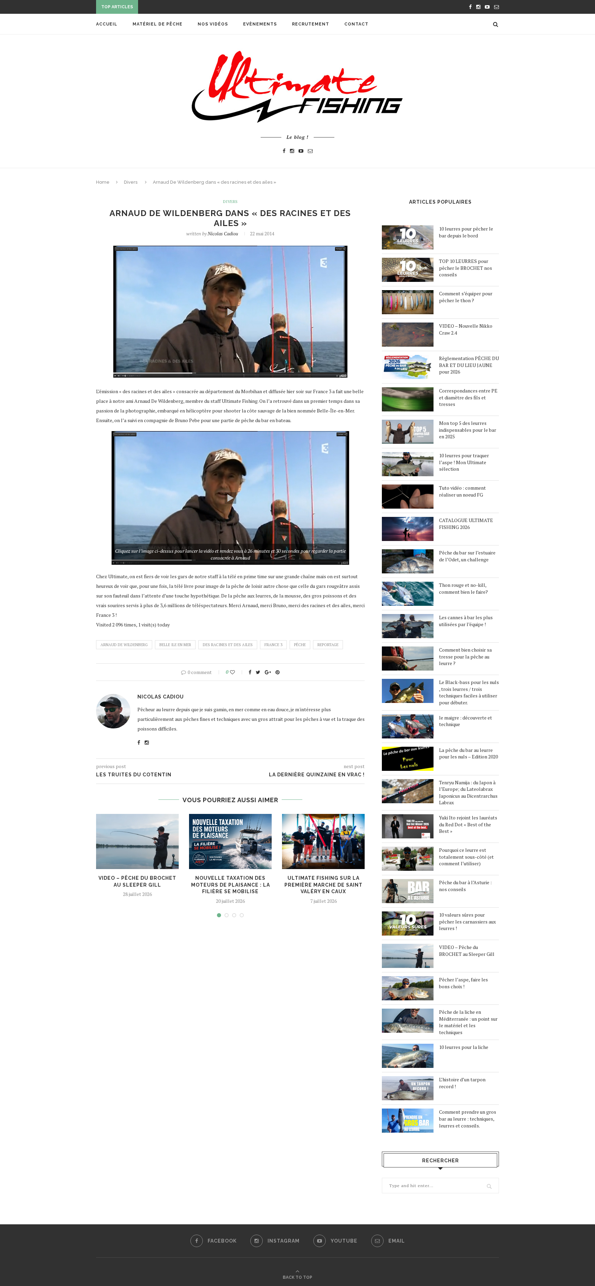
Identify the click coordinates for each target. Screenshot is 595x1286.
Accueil (106, 24)
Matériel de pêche (157, 24)
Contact (356, 24)
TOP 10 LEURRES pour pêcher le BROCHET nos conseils (465, 268)
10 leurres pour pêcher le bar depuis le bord (466, 232)
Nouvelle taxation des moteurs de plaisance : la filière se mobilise (230, 884)
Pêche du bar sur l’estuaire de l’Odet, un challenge (467, 556)
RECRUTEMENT (310, 24)
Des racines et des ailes (228, 644)
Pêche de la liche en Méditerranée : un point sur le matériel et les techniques (468, 1022)
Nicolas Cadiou (223, 233)
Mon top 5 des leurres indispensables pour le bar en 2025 (467, 430)
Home (102, 182)
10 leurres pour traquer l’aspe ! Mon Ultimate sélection (464, 462)
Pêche (300, 644)
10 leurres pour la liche (463, 1047)
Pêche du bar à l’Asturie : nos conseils (465, 885)
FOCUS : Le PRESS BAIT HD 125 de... (182, 7)
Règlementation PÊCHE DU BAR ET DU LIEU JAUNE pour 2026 (469, 365)
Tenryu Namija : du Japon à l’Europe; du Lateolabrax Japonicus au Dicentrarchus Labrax (468, 792)
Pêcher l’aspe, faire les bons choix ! (463, 983)
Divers (130, 182)
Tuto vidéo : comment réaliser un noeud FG (462, 491)
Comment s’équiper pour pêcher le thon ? (465, 297)
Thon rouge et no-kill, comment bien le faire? (463, 588)
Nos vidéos (213, 24)
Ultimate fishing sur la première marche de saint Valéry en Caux (323, 884)
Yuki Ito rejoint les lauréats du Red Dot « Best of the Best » (468, 824)
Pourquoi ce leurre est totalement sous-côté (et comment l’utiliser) (466, 857)
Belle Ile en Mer (175, 644)
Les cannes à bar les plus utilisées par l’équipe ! (466, 620)
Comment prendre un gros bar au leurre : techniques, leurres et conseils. (467, 1119)
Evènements (260, 24)
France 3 (273, 644)
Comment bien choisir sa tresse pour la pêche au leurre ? (465, 656)
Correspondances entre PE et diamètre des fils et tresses (468, 397)
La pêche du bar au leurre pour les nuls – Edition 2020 (468, 753)
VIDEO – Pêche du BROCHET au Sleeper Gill (466, 950)
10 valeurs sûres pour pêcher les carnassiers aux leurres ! (467, 921)
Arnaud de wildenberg (124, 644)
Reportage (327, 644)
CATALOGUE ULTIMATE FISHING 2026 (466, 523)
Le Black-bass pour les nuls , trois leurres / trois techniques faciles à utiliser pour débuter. (469, 692)
